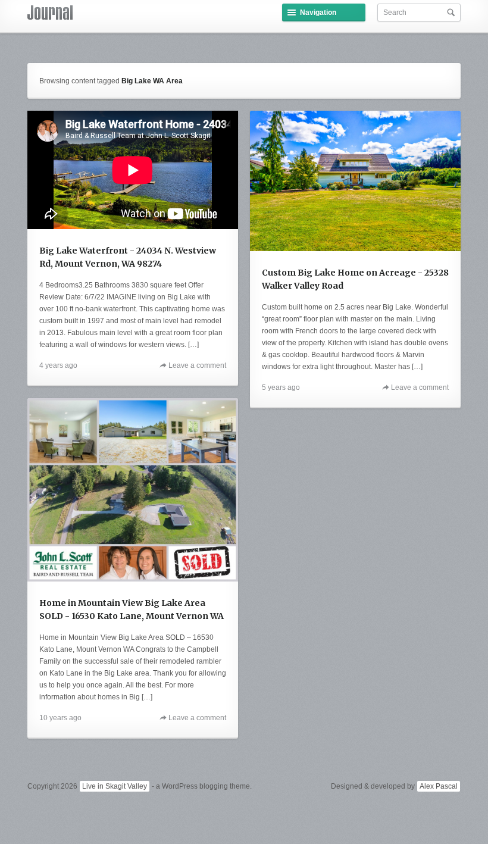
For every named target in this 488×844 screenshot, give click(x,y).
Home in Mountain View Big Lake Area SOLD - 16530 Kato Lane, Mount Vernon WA (131, 609)
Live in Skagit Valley (114, 786)
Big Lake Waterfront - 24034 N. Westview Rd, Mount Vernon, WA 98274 (127, 257)
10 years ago (60, 718)
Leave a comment (197, 365)
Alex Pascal (439, 786)
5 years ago (281, 387)
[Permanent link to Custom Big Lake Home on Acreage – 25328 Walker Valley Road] (355, 181)
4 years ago (58, 365)
